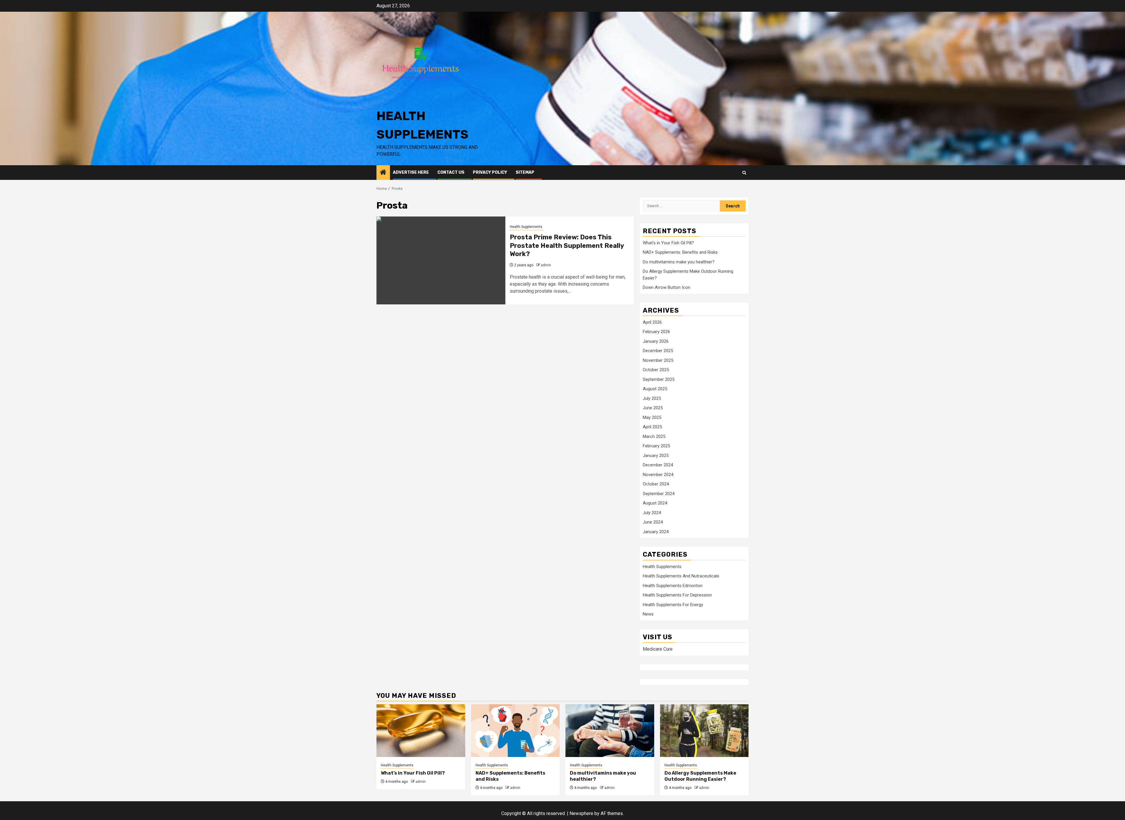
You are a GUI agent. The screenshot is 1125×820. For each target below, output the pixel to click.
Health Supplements (526, 227)
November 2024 (658, 474)
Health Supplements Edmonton (673, 585)
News (648, 614)
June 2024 (653, 522)
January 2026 (656, 341)
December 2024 (658, 465)
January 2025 (656, 455)
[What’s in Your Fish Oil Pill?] (420, 730)
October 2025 (656, 369)
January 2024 (656, 531)
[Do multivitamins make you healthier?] (609, 730)
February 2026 (656, 331)
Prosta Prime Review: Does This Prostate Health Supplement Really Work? (567, 245)
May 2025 (652, 417)
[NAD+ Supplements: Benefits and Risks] (515, 730)
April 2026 (652, 322)
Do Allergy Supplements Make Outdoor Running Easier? (700, 776)
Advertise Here (411, 172)
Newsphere (581, 813)
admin (546, 265)
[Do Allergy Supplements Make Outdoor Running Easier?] (704, 730)
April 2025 (652, 426)
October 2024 (656, 484)
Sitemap (525, 172)
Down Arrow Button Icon (666, 287)
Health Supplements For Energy (673, 604)
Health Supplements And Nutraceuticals (681, 576)
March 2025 (654, 436)
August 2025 (655, 388)
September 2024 (658, 493)
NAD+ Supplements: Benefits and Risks (680, 252)
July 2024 (652, 512)
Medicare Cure (658, 649)
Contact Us (450, 172)
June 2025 (653, 407)
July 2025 (652, 398)
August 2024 (655, 503)
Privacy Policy (490, 172)
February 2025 (656, 446)
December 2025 (658, 350)
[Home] (383, 173)
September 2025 (658, 379)
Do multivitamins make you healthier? (679, 262)
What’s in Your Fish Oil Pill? (668, 243)
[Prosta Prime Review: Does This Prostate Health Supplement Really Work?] (440, 260)
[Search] (744, 172)
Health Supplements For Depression (677, 595)
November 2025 (658, 360)
